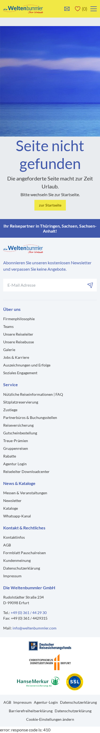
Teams (8, 326)
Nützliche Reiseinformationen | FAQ (33, 394)
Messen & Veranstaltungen (25, 493)
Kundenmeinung (17, 560)
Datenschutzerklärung (21, 568)
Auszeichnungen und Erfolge (26, 365)
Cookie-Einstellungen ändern (50, 719)
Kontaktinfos (14, 537)
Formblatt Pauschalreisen (24, 552)
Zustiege (10, 409)
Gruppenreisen (15, 448)
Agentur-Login (46, 702)
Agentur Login (15, 464)
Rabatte (9, 456)
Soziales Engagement (20, 372)
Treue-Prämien (15, 440)
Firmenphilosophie (19, 318)
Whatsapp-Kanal (17, 516)
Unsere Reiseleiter (18, 334)
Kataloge (10, 508)
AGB (7, 545)
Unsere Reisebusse (18, 342)
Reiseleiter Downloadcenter (26, 471)
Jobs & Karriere (16, 357)
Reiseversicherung (18, 425)
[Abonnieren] (90, 285)
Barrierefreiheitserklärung (31, 711)
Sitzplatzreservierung (20, 402)
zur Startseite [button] (50, 205)
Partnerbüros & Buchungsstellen (30, 417)
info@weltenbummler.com (35, 628)
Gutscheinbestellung (20, 433)
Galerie (9, 349)
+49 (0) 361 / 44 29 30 (29, 612)
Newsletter (12, 500)
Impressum (12, 576)
